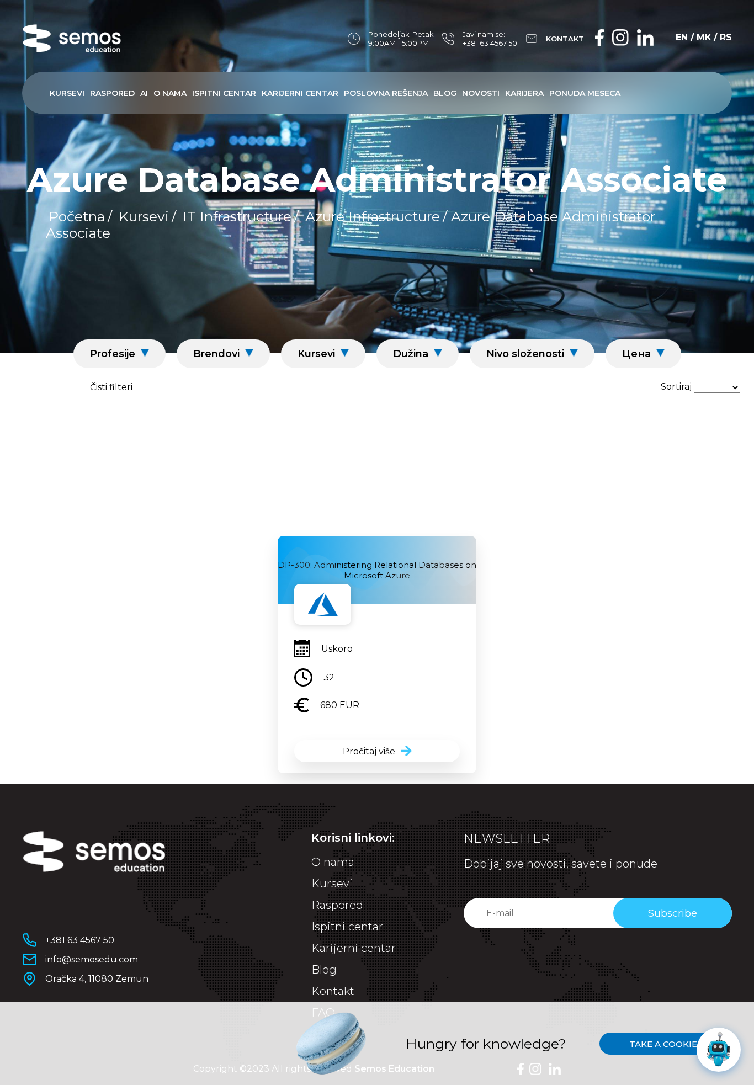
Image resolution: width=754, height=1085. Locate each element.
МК (704, 37)
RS (726, 37)
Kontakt (332, 991)
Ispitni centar (224, 93)
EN (682, 37)
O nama (170, 93)
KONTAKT (565, 38)
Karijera (524, 93)
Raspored (112, 93)
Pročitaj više (369, 751)
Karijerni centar (300, 93)
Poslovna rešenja (386, 93)
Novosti (481, 93)
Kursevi (67, 93)
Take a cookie (663, 1044)
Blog (444, 93)
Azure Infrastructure (372, 216)
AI (144, 93)
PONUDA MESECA (584, 93)
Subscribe (672, 913)
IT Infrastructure (237, 216)
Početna (77, 216)
